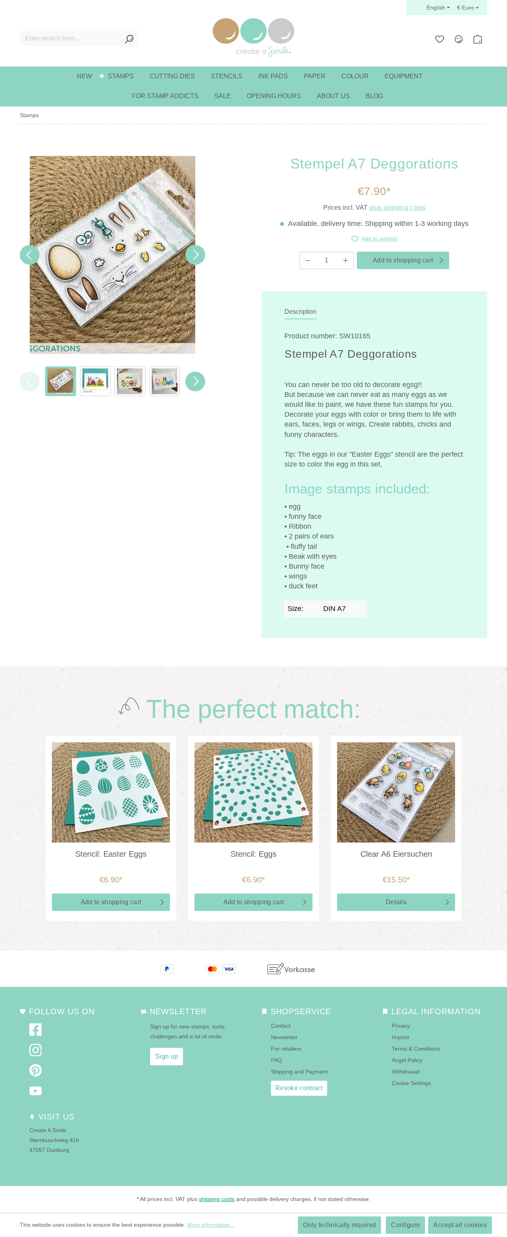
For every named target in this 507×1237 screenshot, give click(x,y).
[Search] (129, 39)
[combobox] (70, 38)
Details (396, 902)
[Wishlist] (439, 39)
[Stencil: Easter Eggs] (111, 792)
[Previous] (30, 255)
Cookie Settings (411, 1083)
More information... (210, 1225)
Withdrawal (405, 1071)
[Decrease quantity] (307, 260)
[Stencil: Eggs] (253, 792)
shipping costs (216, 1199)
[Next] (195, 255)
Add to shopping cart (403, 260)
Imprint (400, 1037)
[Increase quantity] (346, 260)
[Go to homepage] (253, 37)
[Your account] (458, 39)
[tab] (300, 312)
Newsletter (284, 1037)
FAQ (276, 1060)
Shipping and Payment (299, 1071)
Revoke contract (299, 1088)
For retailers (286, 1048)
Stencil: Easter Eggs (111, 854)
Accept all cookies (460, 1225)
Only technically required (339, 1225)
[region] (112, 276)
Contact (280, 1026)
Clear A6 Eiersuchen (396, 854)
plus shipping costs (397, 207)
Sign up (166, 1056)
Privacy (401, 1026)
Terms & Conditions (416, 1048)
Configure (405, 1225)
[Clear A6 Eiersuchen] (396, 792)
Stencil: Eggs (253, 854)
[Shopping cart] (477, 39)
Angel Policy (407, 1060)
